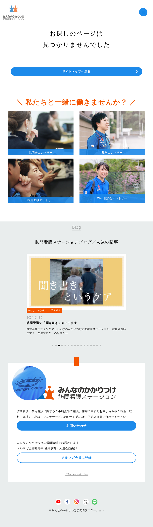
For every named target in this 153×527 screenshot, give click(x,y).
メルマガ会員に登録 (76, 457)
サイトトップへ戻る (76, 71)
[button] (52, 345)
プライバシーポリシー (76, 474)
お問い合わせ (76, 425)
